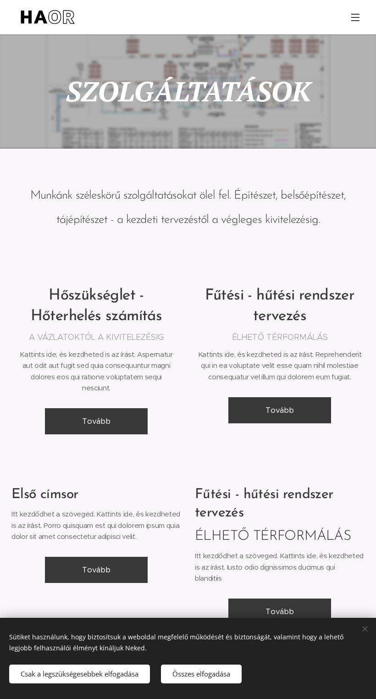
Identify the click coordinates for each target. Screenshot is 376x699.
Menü (355, 17)
